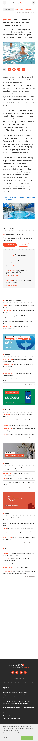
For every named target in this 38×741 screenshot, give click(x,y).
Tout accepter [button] (27, 737)
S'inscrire (23, 244)
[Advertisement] (19, 600)
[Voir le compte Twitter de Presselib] (16, 672)
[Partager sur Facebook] (9, 69)
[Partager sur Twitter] (14, 69)
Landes (21, 9)
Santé (17, 275)
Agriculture (16, 266)
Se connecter (10, 244)
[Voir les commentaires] (4, 69)
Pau (13, 275)
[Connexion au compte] (33, 3)
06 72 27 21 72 (7, 715)
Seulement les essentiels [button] (12, 737)
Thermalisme (28, 9)
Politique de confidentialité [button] (11, 733)
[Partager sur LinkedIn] (18, 69)
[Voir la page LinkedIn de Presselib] (21, 672)
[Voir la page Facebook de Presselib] (12, 672)
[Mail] (23, 69)
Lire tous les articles (29, 384)
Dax (16, 9)
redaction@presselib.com (11, 718)
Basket (15, 285)
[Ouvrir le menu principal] (4, 3)
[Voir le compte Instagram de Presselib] (25, 672)
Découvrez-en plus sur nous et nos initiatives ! (18, 707)
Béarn (9, 275)
